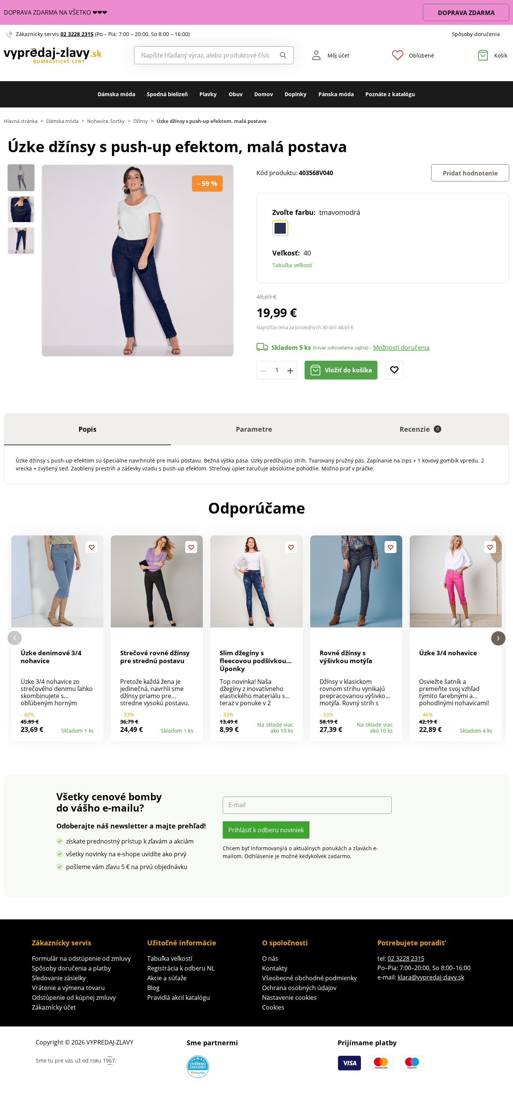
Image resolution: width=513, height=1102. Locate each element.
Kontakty (274, 968)
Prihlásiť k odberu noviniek (266, 830)
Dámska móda (116, 94)
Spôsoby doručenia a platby (71, 968)
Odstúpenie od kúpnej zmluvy (74, 997)
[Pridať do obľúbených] (394, 370)
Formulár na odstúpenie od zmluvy (81, 958)
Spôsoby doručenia (476, 34)
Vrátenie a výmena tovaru (68, 988)
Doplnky (295, 94)
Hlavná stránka (21, 121)
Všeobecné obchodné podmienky (309, 978)
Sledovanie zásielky (59, 978)
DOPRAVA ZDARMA (466, 13)
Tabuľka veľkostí (292, 265)
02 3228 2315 (77, 34)
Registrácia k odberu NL (180, 968)
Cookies (273, 1007)
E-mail (237, 805)
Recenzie (419, 429)
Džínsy (140, 121)
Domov (263, 94)
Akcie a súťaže (167, 978)
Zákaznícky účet (54, 1007)
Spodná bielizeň (167, 94)
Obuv (236, 94)
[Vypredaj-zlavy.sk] (64, 55)
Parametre (254, 429)
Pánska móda (336, 94)
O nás (270, 958)
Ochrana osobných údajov (299, 988)
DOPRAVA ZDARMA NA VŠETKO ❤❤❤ (55, 12)
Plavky (208, 94)
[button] (15, 638)
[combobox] (202, 55)
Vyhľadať (281, 55)
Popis (87, 429)
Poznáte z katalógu (390, 94)
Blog (153, 988)
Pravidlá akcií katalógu (178, 997)
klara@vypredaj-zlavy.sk (431, 977)
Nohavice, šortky (106, 121)
